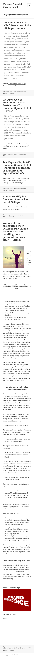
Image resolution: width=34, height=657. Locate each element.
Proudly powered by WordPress (11, 655)
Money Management (20, 91)
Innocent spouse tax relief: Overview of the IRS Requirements (17, 25)
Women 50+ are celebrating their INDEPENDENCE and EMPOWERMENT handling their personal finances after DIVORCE (15, 231)
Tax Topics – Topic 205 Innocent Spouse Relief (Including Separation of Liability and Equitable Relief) (17, 167)
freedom (14, 648)
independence (21, 648)
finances (9, 648)
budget (29, 647)
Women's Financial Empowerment (12, 5)
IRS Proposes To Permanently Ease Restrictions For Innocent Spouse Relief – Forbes (17, 105)
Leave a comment (9, 93)
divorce (5, 648)
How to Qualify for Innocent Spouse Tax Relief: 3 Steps (15, 199)
